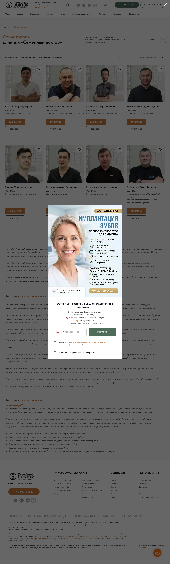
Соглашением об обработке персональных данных (86, 343)
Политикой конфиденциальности (70, 345)
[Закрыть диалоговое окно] (166, 4)
